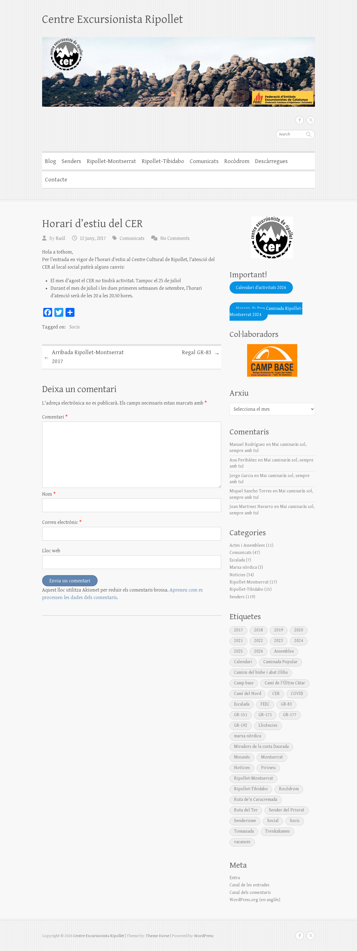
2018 (258, 630)
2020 (298, 630)
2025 (238, 651)
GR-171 (265, 714)
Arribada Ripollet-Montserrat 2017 (84, 357)
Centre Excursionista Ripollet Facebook (299, 120)
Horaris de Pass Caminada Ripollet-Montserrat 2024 (266, 311)
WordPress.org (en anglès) (255, 900)
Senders (71, 161)
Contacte (56, 179)
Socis (74, 327)
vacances (242, 842)
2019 (278, 630)
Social (273, 820)
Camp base (244, 683)
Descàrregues (271, 161)
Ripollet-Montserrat (111, 161)
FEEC (265, 704)
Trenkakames (277, 831)
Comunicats (204, 161)
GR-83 (286, 704)
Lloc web (51, 551)
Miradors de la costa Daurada (261, 746)
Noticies (237, 575)
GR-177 (289, 714)
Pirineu (268, 767)
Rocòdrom (236, 161)
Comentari (55, 417)
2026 (258, 651)
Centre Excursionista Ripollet (112, 19)
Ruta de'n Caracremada (255, 799)
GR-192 (240, 725)
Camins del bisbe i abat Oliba (261, 672)
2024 (298, 640)
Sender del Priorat (286, 810)
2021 (238, 640)
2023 (278, 640)
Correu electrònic (62, 522)
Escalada (237, 560)
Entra (235, 878)
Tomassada (244, 831)
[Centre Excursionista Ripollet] (178, 68)
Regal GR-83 (201, 352)
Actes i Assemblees (247, 545)
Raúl (60, 238)
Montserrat (272, 757)
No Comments (175, 238)
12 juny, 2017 (93, 238)
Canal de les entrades (249, 885)
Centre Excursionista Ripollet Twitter (311, 120)
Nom (49, 494)
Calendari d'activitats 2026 (261, 287)
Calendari (243, 662)
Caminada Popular (280, 662)
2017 (238, 630)
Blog (50, 161)
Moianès (242, 757)
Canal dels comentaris (250, 892)
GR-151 (240, 714)
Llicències (268, 725)
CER (276, 693)
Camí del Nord (247, 693)
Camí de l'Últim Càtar (285, 683)
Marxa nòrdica (243, 567)
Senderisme (245, 820)
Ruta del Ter (246, 810)
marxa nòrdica (247, 736)
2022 (258, 640)
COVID (297, 693)
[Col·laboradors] (272, 360)
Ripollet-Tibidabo (163, 161)
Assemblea (284, 651)
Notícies (242, 767)
